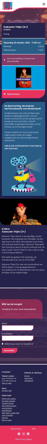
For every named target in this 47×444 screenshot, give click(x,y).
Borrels (27, 376)
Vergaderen (28, 381)
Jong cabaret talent (9, 406)
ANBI (33, 429)
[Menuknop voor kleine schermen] (43, 4)
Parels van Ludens (9, 399)
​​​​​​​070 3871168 (6, 391)
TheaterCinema (8, 403)
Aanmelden (9, 350)
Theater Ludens (7, 6)
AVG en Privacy (16, 429)
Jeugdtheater (7, 410)
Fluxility (29, 439)
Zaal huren (28, 378)
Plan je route (7, 383)
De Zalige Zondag (8, 401)
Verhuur (5, 418)
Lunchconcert (7, 408)
